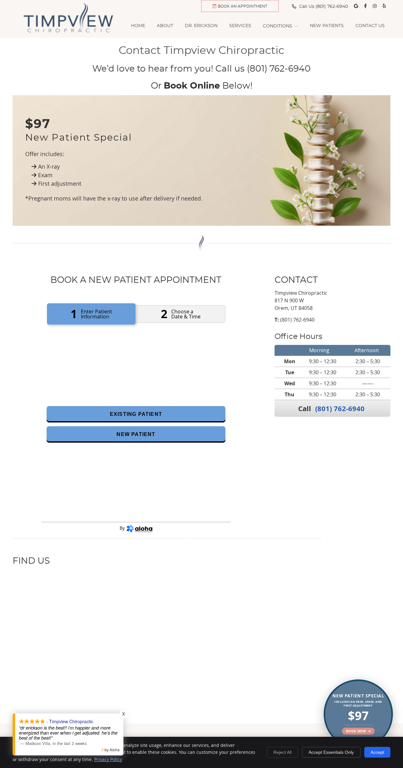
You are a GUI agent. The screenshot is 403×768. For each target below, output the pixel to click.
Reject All (282, 752)
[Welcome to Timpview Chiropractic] (71, 33)
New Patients (327, 26)
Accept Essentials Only (331, 752)
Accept (377, 752)
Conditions (277, 26)
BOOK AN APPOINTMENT (242, 6)
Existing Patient (136, 414)
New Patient (135, 434)
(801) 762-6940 (331, 6)
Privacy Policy (108, 759)
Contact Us (370, 26)
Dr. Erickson (201, 26)
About (165, 26)
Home (138, 26)
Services (240, 26)
